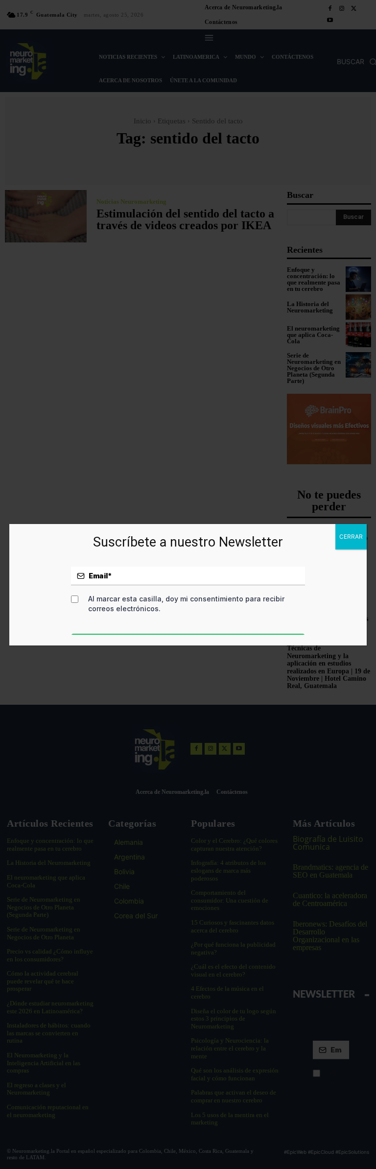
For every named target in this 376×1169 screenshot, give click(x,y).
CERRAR (351, 536)
